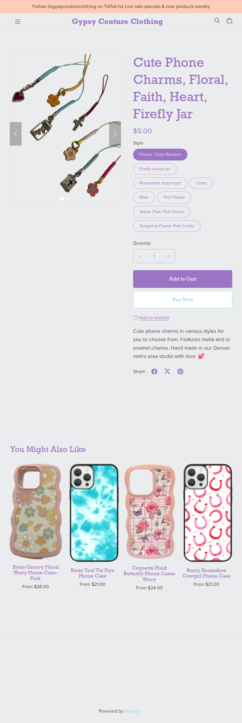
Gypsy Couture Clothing (117, 21)
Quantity (142, 243)
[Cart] (232, 21)
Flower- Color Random (160, 154)
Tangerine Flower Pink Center (166, 225)
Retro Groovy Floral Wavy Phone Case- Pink (36, 572)
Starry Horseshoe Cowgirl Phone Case (206, 573)
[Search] (217, 20)
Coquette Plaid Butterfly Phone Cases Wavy (149, 573)
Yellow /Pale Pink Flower (161, 211)
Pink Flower (174, 197)
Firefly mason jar (154, 168)
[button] (16, 134)
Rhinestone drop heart (160, 183)
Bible (143, 197)
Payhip (131, 711)
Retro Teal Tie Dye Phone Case (92, 573)
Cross (201, 183)
